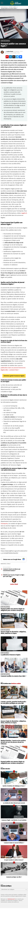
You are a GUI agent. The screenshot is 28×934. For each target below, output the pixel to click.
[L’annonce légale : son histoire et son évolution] (14, 811)
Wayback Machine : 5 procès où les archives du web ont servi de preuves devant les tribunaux (13, 742)
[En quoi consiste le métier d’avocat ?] (14, 851)
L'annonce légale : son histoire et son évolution (14, 820)
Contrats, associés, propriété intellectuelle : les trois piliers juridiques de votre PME (13, 702)
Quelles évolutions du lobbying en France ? (14, 786)
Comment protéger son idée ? (14, 877)
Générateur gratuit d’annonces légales (14, 375)
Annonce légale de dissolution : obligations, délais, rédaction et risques (13, 632)
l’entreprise (4, 523)
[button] (7, 56)
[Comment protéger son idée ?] (14, 868)
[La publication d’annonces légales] (14, 643)
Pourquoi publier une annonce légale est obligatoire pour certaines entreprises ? (12, 609)
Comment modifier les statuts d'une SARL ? (13, 676)
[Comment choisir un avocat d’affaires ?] (14, 831)
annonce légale (5, 563)
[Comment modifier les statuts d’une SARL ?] (14, 665)
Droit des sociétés (12, 7)
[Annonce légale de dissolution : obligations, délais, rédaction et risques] (14, 620)
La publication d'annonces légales (10, 655)
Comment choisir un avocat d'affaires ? (14, 843)
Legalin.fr (24, 213)
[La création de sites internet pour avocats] (14, 794)
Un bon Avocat (4, 7)
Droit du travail (4, 652)
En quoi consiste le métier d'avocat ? (14, 860)
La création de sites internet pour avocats (14, 803)
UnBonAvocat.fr (11, 899)
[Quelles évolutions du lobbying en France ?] (14, 777)
